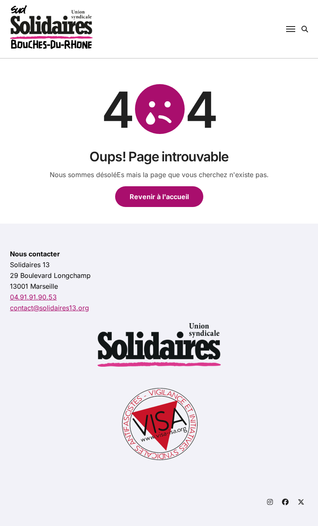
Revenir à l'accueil (159, 196)
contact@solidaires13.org (49, 308)
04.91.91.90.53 (33, 297)
